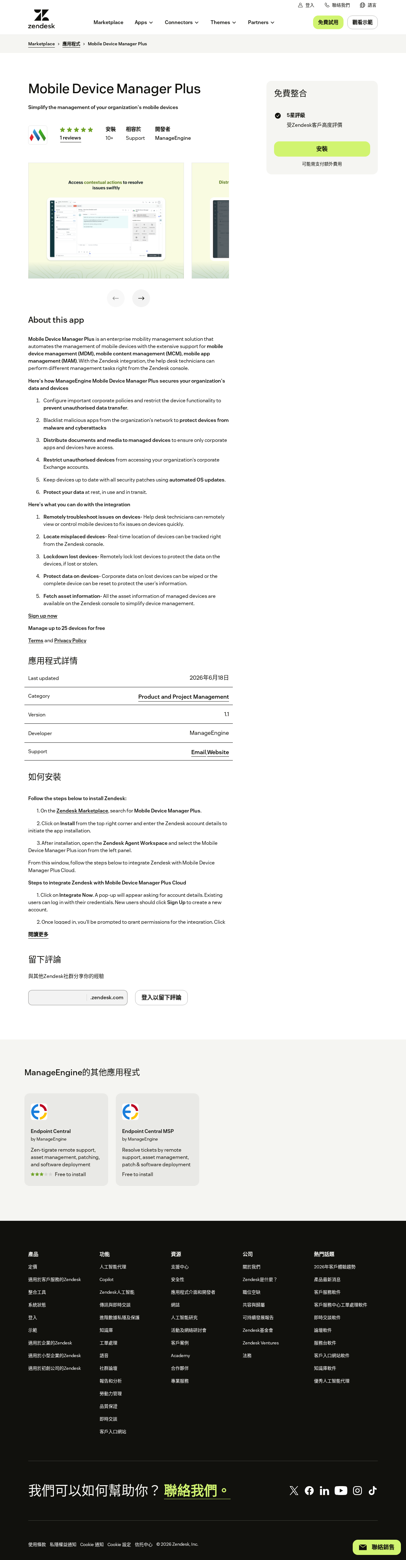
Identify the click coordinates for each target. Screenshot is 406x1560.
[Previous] (116, 298)
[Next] (141, 298)
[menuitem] (368, 5)
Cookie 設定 (119, 1544)
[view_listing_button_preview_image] (106, 221)
